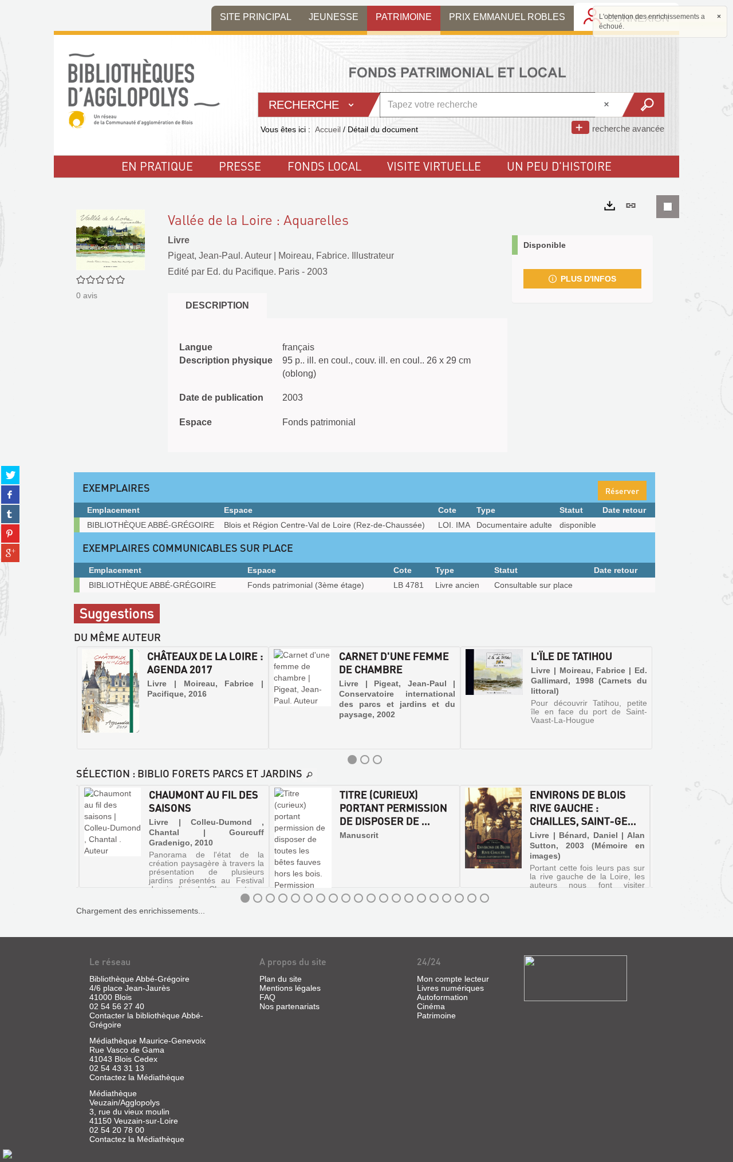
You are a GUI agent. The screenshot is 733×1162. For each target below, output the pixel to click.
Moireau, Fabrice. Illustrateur (336, 255)
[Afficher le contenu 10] (358, 898)
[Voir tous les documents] (309, 775)
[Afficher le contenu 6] (308, 898)
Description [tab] (217, 305)
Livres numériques (450, 988)
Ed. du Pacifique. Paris (253, 271)
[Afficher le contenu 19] (471, 898)
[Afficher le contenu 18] (459, 898)
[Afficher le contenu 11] (371, 898)
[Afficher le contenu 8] (333, 898)
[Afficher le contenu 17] (446, 898)
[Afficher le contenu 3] (377, 759)
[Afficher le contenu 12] (383, 898)
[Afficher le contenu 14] (408, 898)
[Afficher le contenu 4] (282, 898)
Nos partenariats (289, 1006)
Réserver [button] (622, 490)
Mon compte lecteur (453, 978)
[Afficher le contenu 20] (484, 898)
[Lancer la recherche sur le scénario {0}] (642, 105)
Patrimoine (436, 1015)
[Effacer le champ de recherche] (607, 105)
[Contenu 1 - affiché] (352, 759)
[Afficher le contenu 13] (396, 898)
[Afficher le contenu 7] (320, 898)
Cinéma (431, 1006)
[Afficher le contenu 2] (364, 759)
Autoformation (442, 997)
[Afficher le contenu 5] (295, 898)
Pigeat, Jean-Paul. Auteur (219, 255)
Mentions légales (290, 988)
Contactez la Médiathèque (136, 1077)
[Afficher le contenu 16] (434, 898)
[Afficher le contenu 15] (421, 898)
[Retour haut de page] (7, 1153)
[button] (86, 697)
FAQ (267, 997)
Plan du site (280, 978)
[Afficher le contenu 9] (345, 898)
